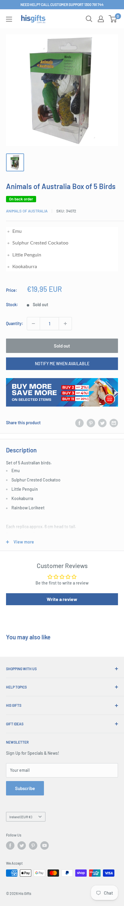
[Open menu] (9, 19)
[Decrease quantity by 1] (33, 323)
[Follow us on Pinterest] (33, 845)
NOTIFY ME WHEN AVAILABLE (62, 363)
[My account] (101, 19)
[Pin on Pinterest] (91, 423)
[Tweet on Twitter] (102, 423)
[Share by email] (114, 423)
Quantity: (14, 323)
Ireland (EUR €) (20, 817)
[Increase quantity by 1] (65, 323)
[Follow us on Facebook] (10, 845)
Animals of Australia (27, 211)
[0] (113, 18)
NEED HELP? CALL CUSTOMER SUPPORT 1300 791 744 (62, 4)
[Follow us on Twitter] (21, 845)
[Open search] (89, 19)
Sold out (62, 345)
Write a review (62, 599)
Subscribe (25, 788)
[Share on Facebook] (79, 423)
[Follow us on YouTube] (44, 845)
